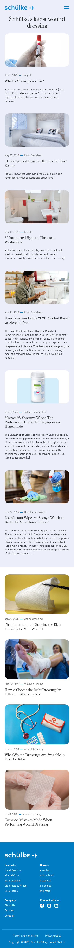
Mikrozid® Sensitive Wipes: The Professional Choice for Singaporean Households (32, 422)
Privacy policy (53, 935)
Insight (27, 75)
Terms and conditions (26, 935)
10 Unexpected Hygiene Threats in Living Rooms (35, 163)
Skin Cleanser (13, 880)
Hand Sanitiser (33, 155)
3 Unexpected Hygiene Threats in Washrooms (30, 240)
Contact (9, 915)
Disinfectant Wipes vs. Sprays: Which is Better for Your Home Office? (34, 520)
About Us (10, 905)
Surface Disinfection (34, 412)
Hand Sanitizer (13, 870)
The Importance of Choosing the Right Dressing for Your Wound (33, 627)
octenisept (46, 885)
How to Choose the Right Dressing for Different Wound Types (33, 692)
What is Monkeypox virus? (24, 81)
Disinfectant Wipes (35, 511)
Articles (9, 910)
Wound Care (12, 875)
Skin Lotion (11, 890)
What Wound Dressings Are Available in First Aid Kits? (35, 757)
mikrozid (45, 890)
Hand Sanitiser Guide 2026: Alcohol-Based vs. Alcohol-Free (37, 320)
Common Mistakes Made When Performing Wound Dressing (28, 822)
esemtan (45, 870)
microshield (47, 875)
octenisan (45, 880)
